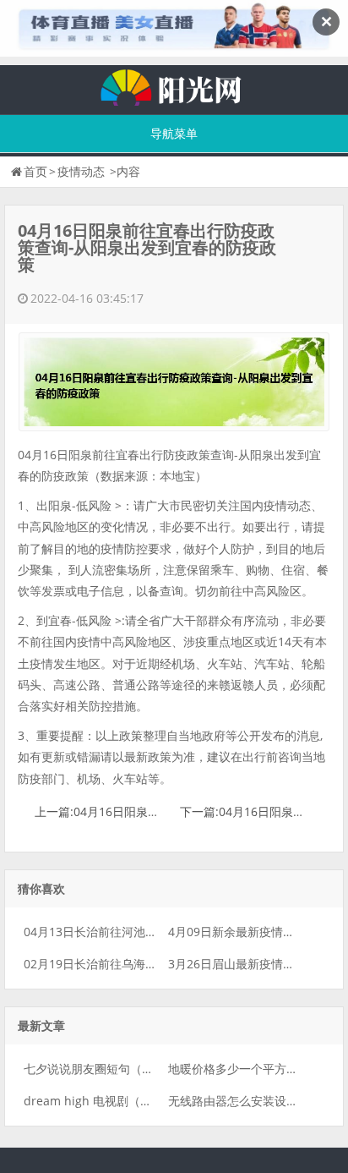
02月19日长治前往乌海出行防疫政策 (120, 964)
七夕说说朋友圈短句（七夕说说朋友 (118, 1069)
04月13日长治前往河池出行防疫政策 (120, 932)
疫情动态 (81, 171)
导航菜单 (174, 133)
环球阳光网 (174, 85)
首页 (35, 171)
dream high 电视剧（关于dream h (118, 1101)
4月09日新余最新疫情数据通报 (249, 932)
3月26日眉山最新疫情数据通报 (249, 964)
